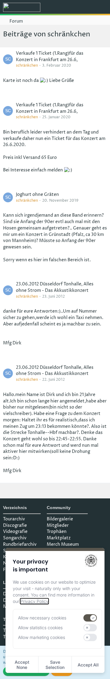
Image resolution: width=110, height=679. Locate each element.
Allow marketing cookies (41, 637)
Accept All (88, 664)
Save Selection (55, 664)
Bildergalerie (60, 519)
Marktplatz (59, 538)
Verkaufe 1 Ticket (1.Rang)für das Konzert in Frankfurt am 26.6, (49, 56)
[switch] (90, 618)
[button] (71, 8)
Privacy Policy (34, 601)
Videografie (15, 531)
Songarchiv (15, 538)
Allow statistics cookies (40, 627)
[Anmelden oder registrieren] (87, 8)
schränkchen (27, 65)
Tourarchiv (14, 519)
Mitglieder (58, 525)
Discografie (15, 525)
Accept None (22, 664)
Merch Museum (63, 544)
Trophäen (57, 531)
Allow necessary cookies (42, 617)
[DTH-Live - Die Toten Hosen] (22, 7)
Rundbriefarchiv (20, 544)
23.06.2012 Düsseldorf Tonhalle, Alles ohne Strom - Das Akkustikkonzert (55, 287)
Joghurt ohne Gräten (37, 194)
